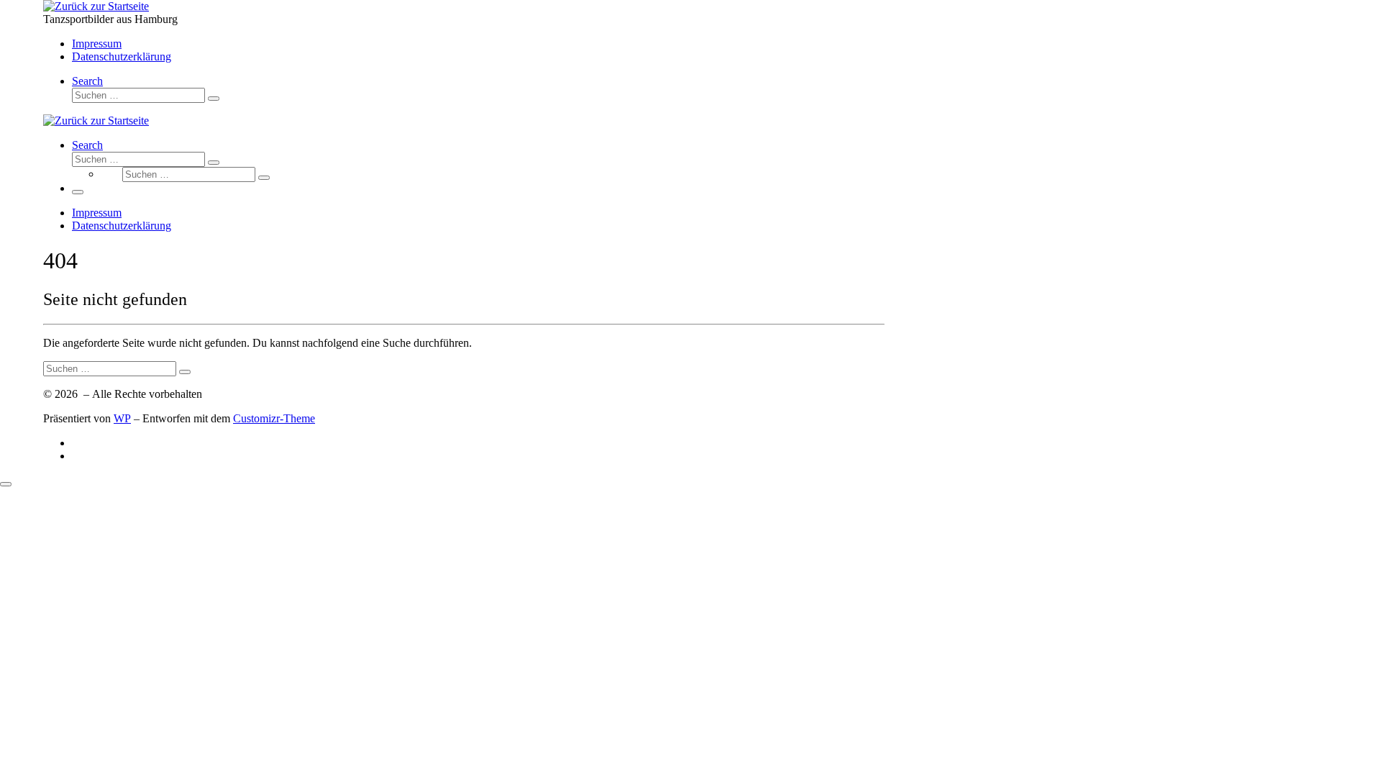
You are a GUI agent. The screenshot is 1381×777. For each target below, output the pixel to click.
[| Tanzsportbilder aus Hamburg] (96, 6)
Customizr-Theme (274, 418)
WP (122, 418)
